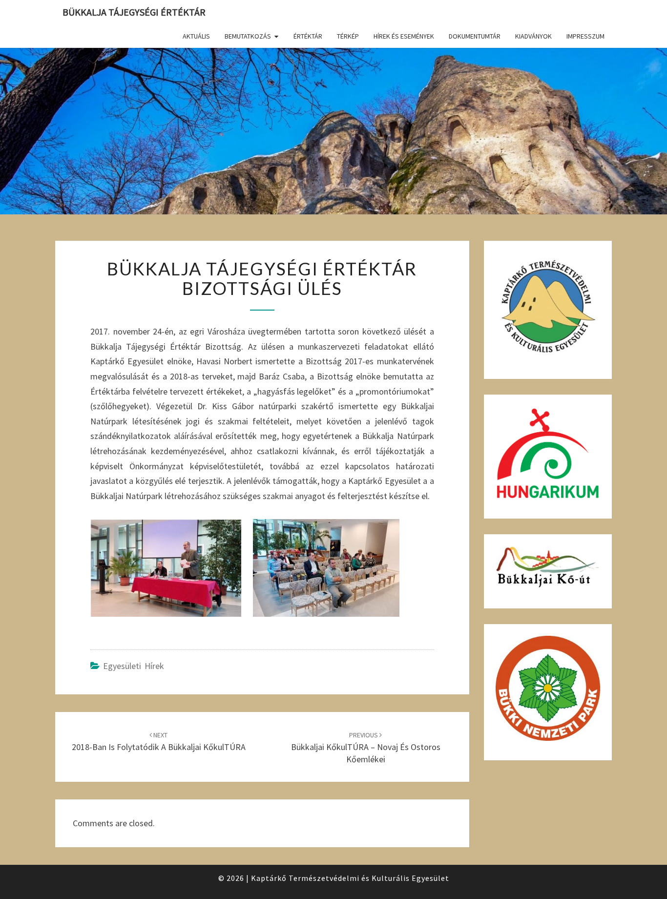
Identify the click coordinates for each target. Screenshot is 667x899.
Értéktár (307, 36)
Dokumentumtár (474, 36)
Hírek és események (404, 36)
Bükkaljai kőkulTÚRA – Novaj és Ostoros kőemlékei (365, 748)
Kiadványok (533, 36)
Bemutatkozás (248, 36)
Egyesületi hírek (133, 665)
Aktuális (196, 36)
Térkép (348, 36)
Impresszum (585, 36)
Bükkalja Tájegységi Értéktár (134, 12)
